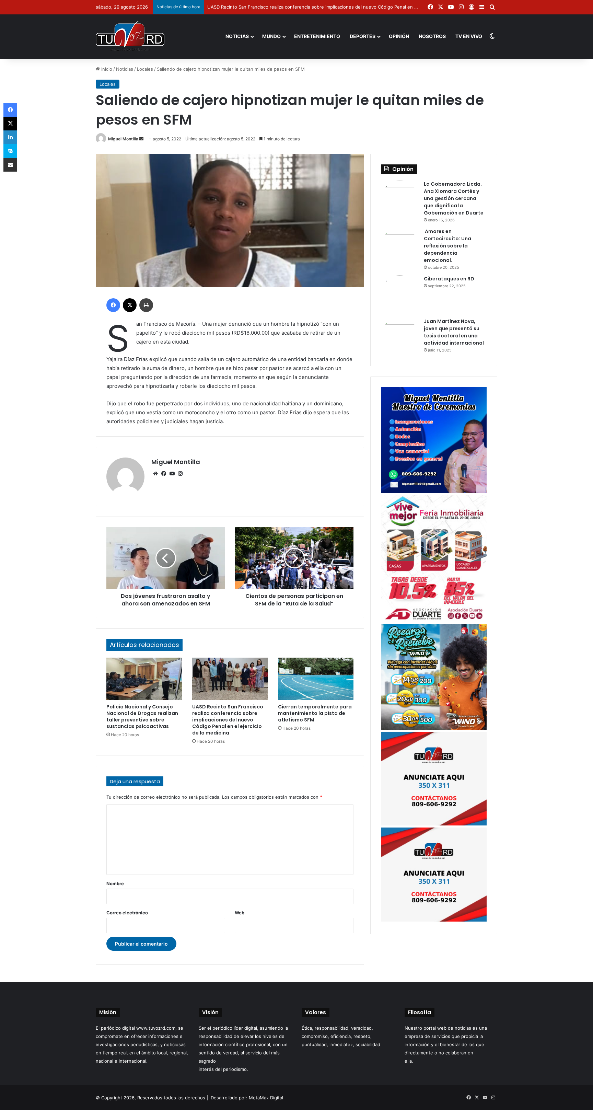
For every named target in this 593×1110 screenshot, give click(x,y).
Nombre (115, 883)
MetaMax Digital (266, 1097)
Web (239, 912)
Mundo (271, 36)
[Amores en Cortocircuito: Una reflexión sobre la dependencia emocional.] (400, 247)
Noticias (237, 36)
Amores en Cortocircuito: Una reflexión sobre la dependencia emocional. (447, 246)
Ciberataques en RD (449, 278)
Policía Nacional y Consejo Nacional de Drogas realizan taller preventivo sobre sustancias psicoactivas (142, 716)
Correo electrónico (127, 912)
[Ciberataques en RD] (400, 294)
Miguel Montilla (123, 138)
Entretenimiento (317, 36)
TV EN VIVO (468, 36)
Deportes (362, 36)
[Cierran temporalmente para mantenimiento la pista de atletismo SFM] (315, 679)
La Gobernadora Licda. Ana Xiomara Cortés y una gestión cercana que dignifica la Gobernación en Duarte (454, 198)
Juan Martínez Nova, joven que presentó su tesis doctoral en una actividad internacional (454, 332)
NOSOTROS (432, 36)
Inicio (106, 69)
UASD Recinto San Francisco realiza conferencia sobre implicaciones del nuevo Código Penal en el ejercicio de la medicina (338, 7)
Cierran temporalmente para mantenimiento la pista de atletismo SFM (315, 713)
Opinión (399, 36)
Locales (145, 69)
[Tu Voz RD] (130, 36)
